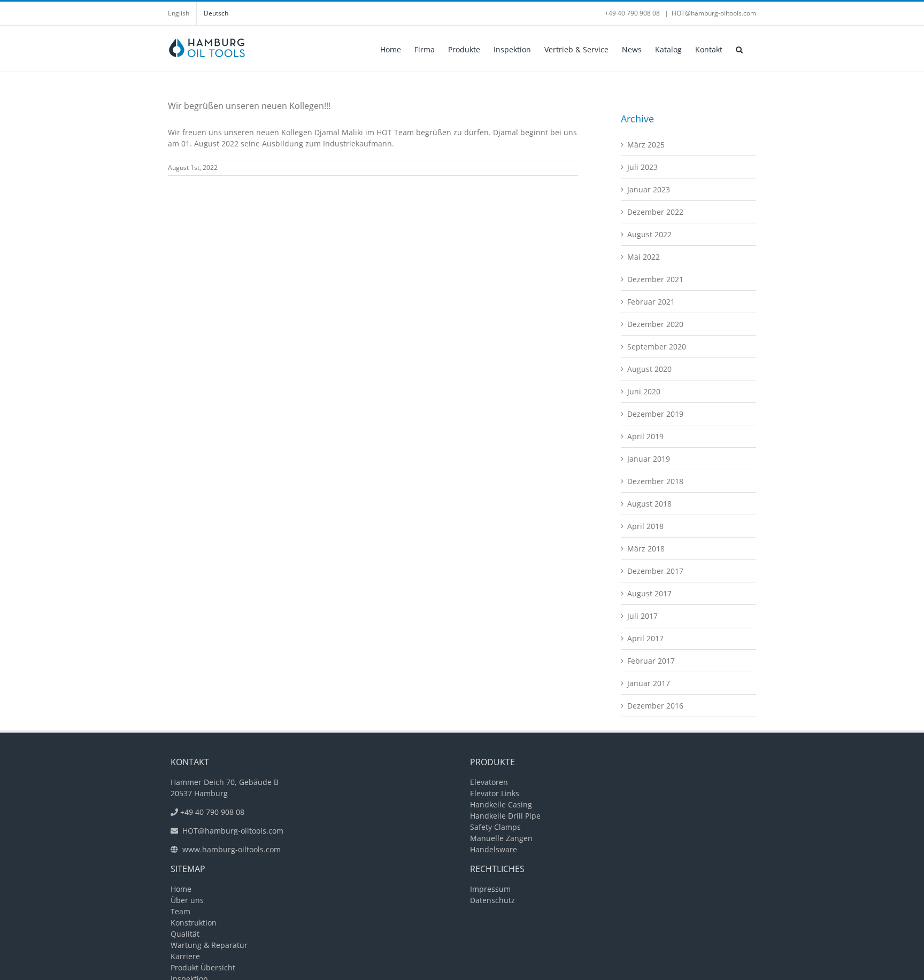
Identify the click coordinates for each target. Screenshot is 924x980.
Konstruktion (194, 922)
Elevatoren (489, 782)
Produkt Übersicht (203, 967)
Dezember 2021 (655, 279)
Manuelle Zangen (501, 838)
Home (181, 889)
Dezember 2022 (655, 212)
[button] (739, 49)
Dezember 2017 (655, 571)
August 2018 (649, 504)
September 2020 (656, 346)
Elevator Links (494, 793)
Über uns (187, 900)
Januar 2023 (648, 189)
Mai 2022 (643, 257)
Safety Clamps (495, 827)
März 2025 (646, 144)
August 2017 (649, 593)
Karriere (185, 956)
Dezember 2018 (655, 481)
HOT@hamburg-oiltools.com (714, 13)
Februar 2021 (651, 302)
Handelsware (493, 849)
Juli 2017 (642, 616)
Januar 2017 (648, 683)
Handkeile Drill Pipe (505, 816)
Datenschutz (492, 900)
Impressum (490, 889)
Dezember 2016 (655, 706)
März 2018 (646, 548)
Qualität (185, 934)
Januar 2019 (648, 459)
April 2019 (645, 436)
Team (180, 911)
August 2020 (649, 369)
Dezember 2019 (655, 414)
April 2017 (645, 638)
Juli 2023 (642, 167)
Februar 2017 (651, 661)
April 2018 (645, 526)
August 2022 (649, 234)
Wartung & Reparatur (209, 945)
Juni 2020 (643, 391)
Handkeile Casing (501, 804)
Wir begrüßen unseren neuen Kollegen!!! (249, 106)
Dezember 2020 (655, 324)
